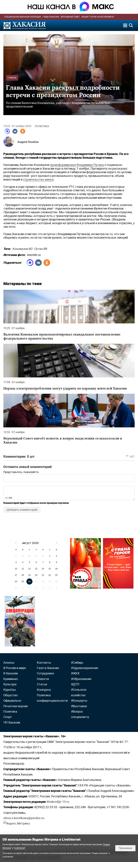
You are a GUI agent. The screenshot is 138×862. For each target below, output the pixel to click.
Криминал (10, 679)
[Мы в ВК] (15, 131)
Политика (42, 126)
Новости (43, 679)
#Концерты (79, 700)
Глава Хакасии (51, 17)
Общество (10, 695)
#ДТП (75, 684)
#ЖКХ (75, 673)
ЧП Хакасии (11, 722)
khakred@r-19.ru (58, 801)
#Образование (81, 679)
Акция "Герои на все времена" (97, 17)
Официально (12, 700)
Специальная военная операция (22, 17)
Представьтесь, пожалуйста (21, 472)
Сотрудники (45, 673)
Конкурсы (44, 689)
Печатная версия (15, 706)
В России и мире (14, 668)
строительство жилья (38, 179)
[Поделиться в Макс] (7, 131)
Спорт (7, 717)
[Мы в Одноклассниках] (22, 131)
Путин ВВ (40, 248)
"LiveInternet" (19, 848)
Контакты (44, 662)
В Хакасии (10, 673)
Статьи (42, 684)
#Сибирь (77, 662)
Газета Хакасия (48, 668)
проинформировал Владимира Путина (77, 165)
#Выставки (79, 706)
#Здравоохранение (84, 668)
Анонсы (8, 662)
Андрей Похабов (28, 142)
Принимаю (125, 848)
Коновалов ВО (22, 248)
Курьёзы (9, 689)
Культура (9, 684)
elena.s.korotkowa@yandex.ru (23, 818)
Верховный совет (70, 17)
